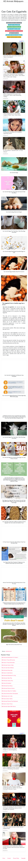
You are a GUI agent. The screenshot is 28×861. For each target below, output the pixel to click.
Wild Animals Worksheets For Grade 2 (10, 657)
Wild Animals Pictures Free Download (10, 701)
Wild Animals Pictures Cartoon (8, 688)
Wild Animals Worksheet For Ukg (9, 675)
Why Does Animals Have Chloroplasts (10, 693)
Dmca (4, 858)
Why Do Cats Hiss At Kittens (8, 667)
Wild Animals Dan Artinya (7, 685)
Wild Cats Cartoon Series (7, 698)
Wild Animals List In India (7, 696)
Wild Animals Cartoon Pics (7, 680)
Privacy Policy (16, 858)
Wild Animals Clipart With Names (9, 706)
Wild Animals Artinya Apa (7, 670)
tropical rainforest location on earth (14, 22)
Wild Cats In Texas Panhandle (8, 662)
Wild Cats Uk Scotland (6, 683)
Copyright (23, 858)
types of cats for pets (14, 33)
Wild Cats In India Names (7, 673)
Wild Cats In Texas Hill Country (8, 660)
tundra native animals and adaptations (14, 35)
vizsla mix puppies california (14, 29)
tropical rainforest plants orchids (14, 37)
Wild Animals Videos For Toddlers (9, 691)
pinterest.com (9, 651)
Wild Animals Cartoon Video (8, 665)
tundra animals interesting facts (14, 27)
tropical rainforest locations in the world (14, 31)
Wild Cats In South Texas (7, 703)
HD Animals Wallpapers (13, 1)
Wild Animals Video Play (7, 678)
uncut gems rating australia (14, 24)
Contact (9, 858)
